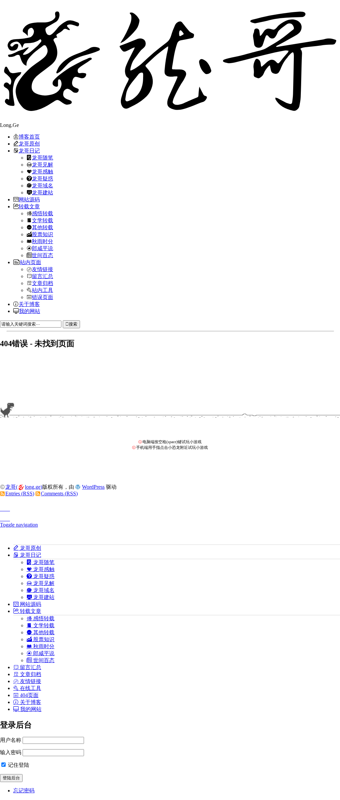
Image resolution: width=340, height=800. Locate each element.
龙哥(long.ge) (23, 487)
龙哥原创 (29, 143)
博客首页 (29, 136)
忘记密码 (24, 790)
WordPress (93, 487)
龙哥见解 (42, 164)
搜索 (73, 324)
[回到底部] (170, 517)
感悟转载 (42, 213)
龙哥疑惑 (42, 178)
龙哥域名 (42, 185)
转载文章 (29, 206)
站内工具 (42, 290)
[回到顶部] (170, 507)
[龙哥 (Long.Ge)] (170, 61)
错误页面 (42, 297)
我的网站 (29, 311)
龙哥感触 (42, 171)
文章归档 (42, 283)
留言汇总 (42, 276)
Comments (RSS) (59, 493)
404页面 (29, 695)
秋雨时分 (42, 241)
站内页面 (30, 262)
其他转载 (42, 227)
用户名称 (10, 740)
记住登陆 (18, 765)
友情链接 (42, 269)
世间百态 (42, 255)
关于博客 (29, 304)
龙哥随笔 (42, 157)
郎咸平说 (42, 248)
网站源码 (29, 199)
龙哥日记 (29, 150)
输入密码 (10, 752)
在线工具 (30, 688)
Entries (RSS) (19, 493)
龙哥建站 (42, 192)
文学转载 (42, 220)
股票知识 (42, 234)
